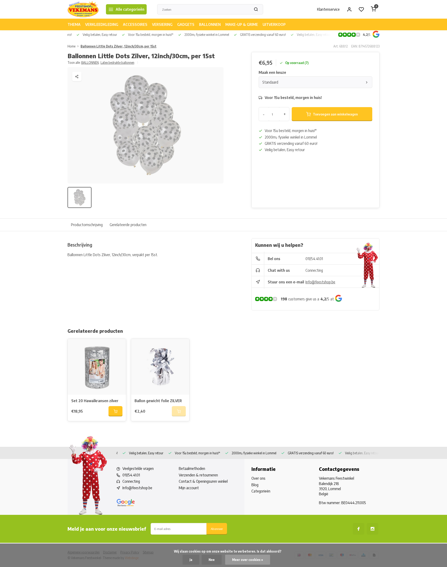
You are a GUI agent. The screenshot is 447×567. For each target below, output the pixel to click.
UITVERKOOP (274, 24)
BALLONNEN (210, 24)
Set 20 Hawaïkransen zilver (95, 400)
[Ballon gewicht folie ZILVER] (160, 367)
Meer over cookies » (247, 560)
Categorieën (260, 491)
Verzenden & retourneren (198, 475)
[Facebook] (358, 529)
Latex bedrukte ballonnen (117, 63)
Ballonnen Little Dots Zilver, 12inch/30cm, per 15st (118, 46)
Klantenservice (328, 9)
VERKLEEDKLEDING (101, 24)
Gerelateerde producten (128, 224)
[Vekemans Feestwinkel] (83, 9)
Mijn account (189, 488)
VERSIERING (162, 24)
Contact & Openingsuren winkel (203, 481)
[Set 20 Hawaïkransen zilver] (97, 367)
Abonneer (217, 529)
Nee (212, 560)
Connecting (314, 270)
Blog (254, 484)
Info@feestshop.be (320, 282)
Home (71, 46)
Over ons (258, 478)
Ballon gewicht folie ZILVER (158, 400)
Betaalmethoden (192, 468)
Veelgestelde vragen (138, 468)
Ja (191, 560)
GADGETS (185, 24)
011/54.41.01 (314, 258)
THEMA (74, 24)
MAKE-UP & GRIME (241, 24)
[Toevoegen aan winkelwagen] (115, 411)
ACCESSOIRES (135, 24)
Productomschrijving (87, 224)
